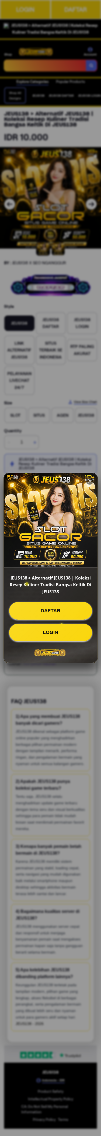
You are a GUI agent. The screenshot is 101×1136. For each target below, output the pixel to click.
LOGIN (50, 632)
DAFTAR (50, 610)
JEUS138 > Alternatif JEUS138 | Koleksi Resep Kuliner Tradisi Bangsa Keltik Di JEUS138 (50, 585)
